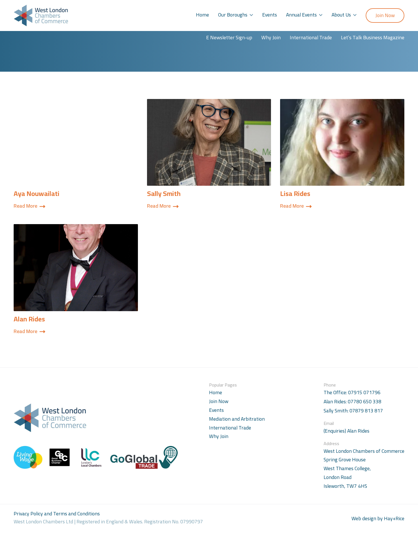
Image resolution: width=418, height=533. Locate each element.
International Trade (311, 37)
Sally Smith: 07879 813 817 (353, 410)
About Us (341, 14)
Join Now (385, 15)
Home (202, 14)
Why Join (271, 37)
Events (269, 14)
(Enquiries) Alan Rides (346, 431)
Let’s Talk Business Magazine (372, 37)
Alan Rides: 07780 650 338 (352, 401)
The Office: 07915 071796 (352, 392)
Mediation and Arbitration (237, 418)
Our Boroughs (232, 14)
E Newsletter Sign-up (229, 37)
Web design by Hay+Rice (377, 518)
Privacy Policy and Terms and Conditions (57, 513)
